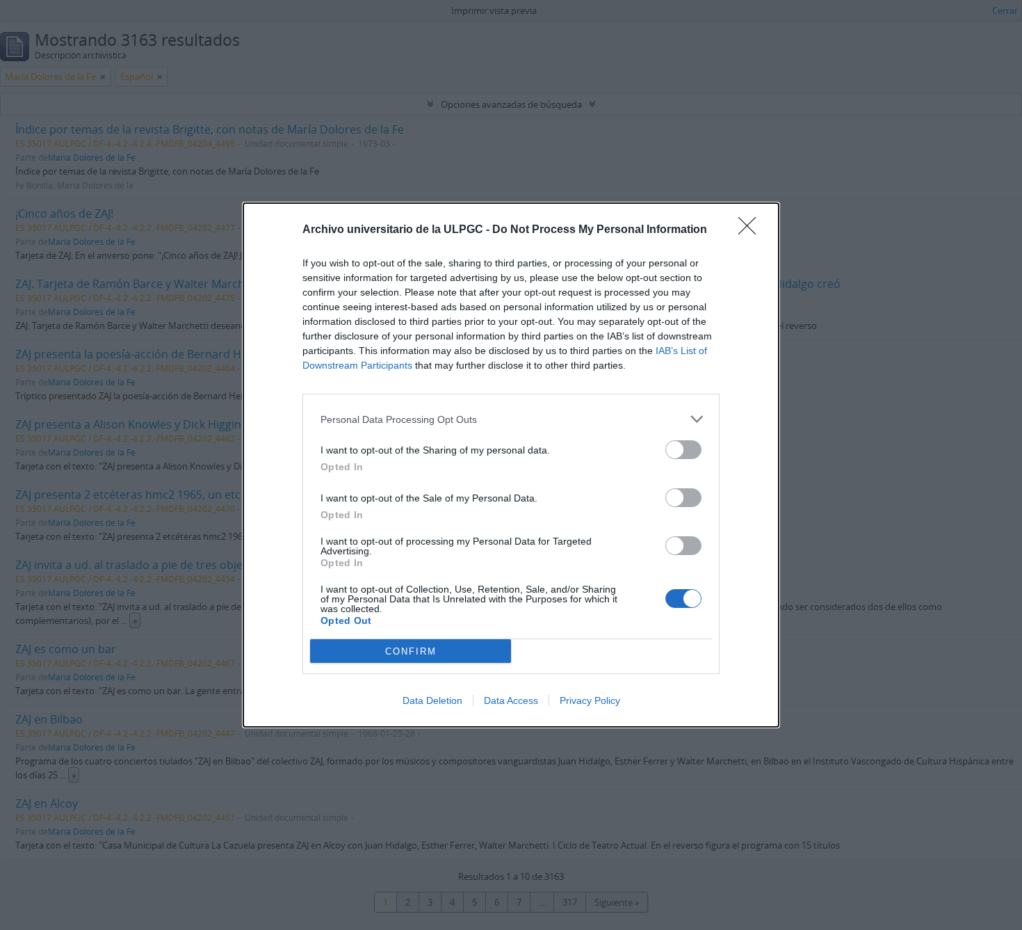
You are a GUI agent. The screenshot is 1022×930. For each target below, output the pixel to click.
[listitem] (511, 419)
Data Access (511, 700)
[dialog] (511, 465)
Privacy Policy (590, 700)
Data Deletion (432, 700)
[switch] (683, 449)
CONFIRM (411, 651)
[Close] (751, 230)
